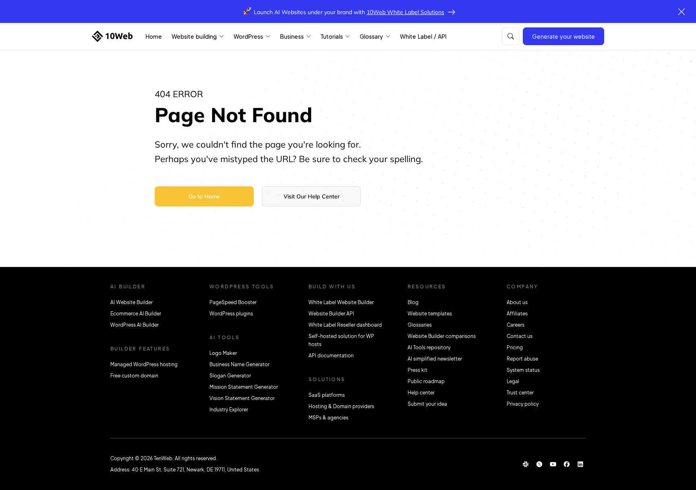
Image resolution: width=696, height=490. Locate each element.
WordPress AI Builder (134, 325)
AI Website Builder (131, 302)
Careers (515, 325)
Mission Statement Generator (243, 387)
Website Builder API (331, 314)
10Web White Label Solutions (405, 12)
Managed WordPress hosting (144, 364)
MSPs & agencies (328, 418)
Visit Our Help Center (312, 196)
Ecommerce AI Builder (135, 314)
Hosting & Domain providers (341, 406)
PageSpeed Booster (233, 302)
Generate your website (563, 36)
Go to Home (204, 196)
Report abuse (522, 359)
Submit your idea (427, 404)
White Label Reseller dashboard (345, 325)
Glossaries (420, 325)
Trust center (520, 393)
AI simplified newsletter (435, 359)
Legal (513, 381)
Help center (421, 393)
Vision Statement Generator (242, 398)
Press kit (417, 370)
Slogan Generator (230, 376)
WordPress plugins (231, 314)
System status (523, 370)
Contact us (519, 336)
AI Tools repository (429, 347)
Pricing (515, 347)
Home (153, 36)
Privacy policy (523, 404)
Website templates (430, 314)
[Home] (112, 36)
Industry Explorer (228, 410)
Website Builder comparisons (442, 336)
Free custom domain (134, 376)
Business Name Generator (239, 364)
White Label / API (423, 36)
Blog (413, 302)
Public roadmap (426, 381)
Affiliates (517, 314)
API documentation (331, 355)
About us (517, 302)
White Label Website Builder (341, 302)
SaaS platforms (327, 395)
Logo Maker (223, 353)
